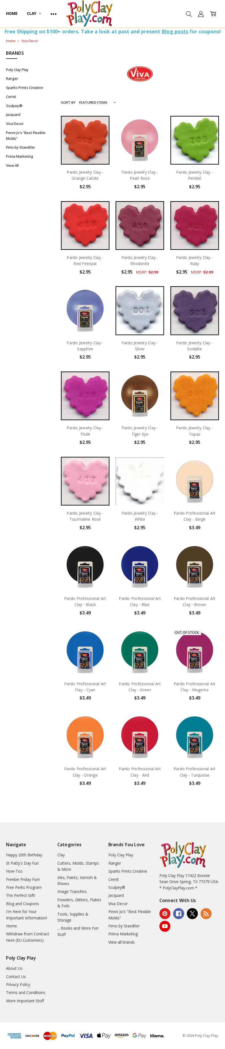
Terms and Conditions (25, 992)
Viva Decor (15, 123)
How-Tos (14, 871)
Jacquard (13, 114)
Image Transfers (72, 891)
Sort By (68, 102)
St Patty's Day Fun (22, 863)
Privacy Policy (18, 984)
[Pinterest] (164, 913)
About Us (14, 968)
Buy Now (85, 153)
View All (12, 165)
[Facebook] (178, 913)
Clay (32, 13)
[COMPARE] (99, 134)
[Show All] (53, 13)
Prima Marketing (19, 156)
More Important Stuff (25, 1000)
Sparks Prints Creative (24, 87)
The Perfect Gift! (20, 895)
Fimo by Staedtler (20, 147)
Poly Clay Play (17, 69)
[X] (192, 913)
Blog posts (175, 31)
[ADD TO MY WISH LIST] (99, 143)
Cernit (11, 96)
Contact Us (16, 976)
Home (11, 13)
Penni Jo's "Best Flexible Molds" (26, 135)
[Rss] (206, 913)
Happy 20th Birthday (24, 854)
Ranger (12, 78)
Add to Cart (85, 141)
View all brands (121, 942)
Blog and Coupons (22, 903)
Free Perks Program (24, 887)
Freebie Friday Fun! (23, 879)
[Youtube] (164, 926)
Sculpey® (14, 105)
